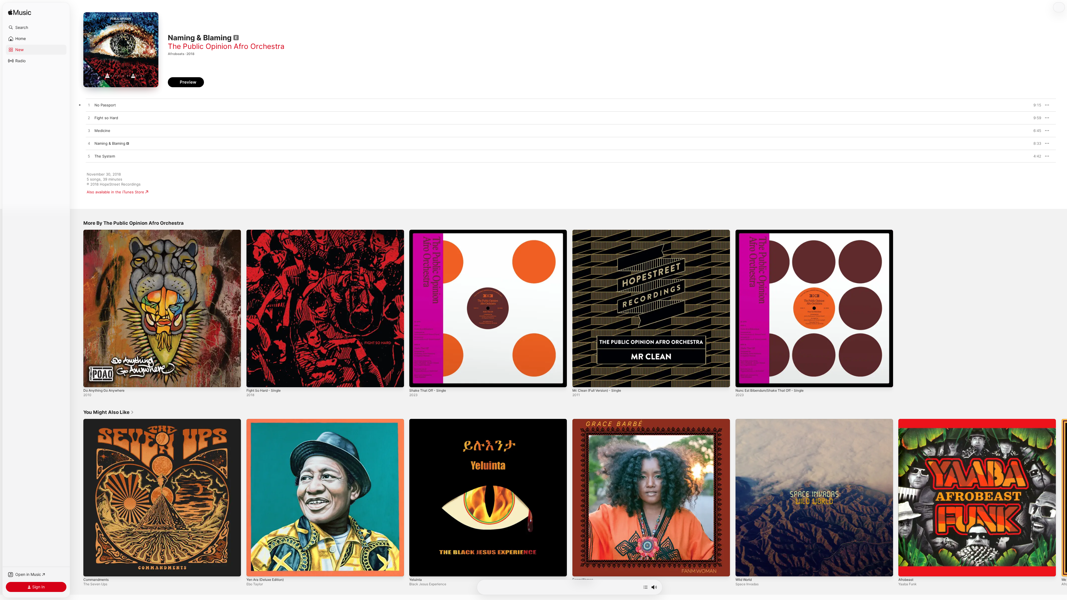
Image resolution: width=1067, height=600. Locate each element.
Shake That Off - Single (429, 232)
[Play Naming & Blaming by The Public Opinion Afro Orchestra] (88, 143)
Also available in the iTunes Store (115, 192)
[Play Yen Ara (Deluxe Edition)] (253, 569)
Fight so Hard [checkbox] (106, 118)
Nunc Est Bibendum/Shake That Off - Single (774, 232)
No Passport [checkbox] (105, 105)
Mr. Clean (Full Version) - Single (599, 232)
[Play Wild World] (742, 569)
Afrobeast (907, 421)
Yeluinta (416, 421)
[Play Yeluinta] (416, 569)
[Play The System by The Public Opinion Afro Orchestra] (88, 156)
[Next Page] (1061, 497)
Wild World (745, 421)
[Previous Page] (78, 497)
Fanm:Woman (583, 421)
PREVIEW (1035, 105)
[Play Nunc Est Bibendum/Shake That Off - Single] (742, 380)
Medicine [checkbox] (102, 130)
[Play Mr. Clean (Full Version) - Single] (579, 380)
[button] (36, 27)
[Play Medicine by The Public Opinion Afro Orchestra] (88, 130)
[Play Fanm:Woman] (579, 569)
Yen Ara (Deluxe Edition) (267, 421)
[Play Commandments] (90, 569)
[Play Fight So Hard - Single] (253, 380)
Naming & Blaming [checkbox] (109, 143)
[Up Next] (645, 587)
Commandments (97, 421)
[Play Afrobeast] (905, 569)
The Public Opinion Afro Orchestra (226, 46)
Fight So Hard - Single (265, 232)
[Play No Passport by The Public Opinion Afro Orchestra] (88, 105)
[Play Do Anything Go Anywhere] (90, 380)
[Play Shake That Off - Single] (416, 380)
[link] (108, 412)
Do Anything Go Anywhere (106, 232)
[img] (19, 12)
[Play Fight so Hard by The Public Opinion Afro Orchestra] (88, 118)
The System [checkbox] (104, 156)
